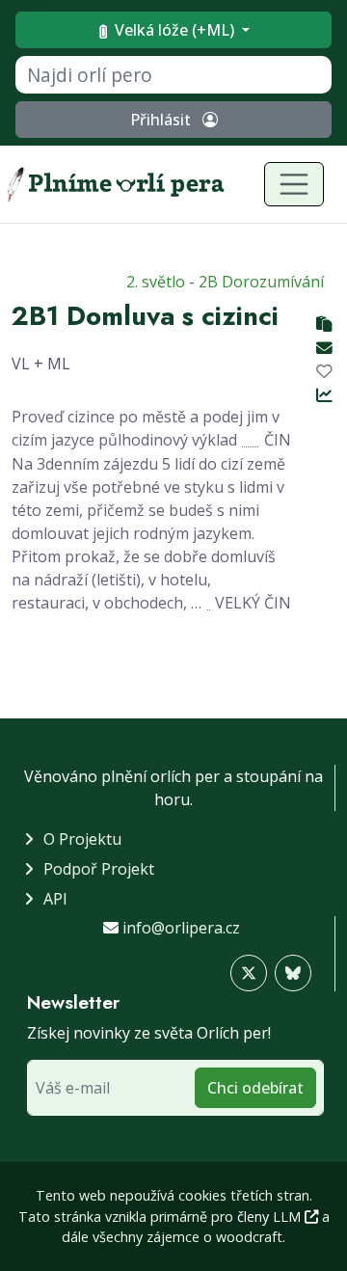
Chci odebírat (255, 1087)
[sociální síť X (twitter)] (248, 973)
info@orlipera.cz (181, 927)
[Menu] (294, 184)
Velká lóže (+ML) (174, 30)
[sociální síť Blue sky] (293, 973)
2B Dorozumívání (261, 281)
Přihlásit (162, 119)
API (55, 898)
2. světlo (155, 281)
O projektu (82, 839)
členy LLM (271, 1216)
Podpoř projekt (98, 868)
